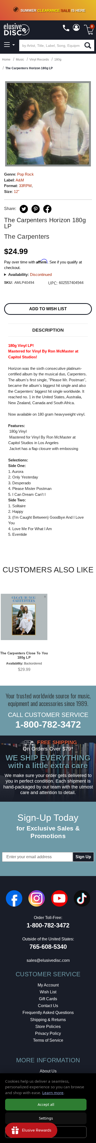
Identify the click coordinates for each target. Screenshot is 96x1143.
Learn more (52, 1092)
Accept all (46, 1104)
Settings (46, 1118)
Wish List (48, 992)
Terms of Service (48, 1040)
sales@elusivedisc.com (48, 960)
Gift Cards (48, 999)
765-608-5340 (48, 946)
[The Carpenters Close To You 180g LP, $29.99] (24, 616)
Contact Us (48, 1006)
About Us (48, 1071)
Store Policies (48, 1026)
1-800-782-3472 (48, 724)
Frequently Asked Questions (48, 1012)
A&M (20, 180)
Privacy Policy (48, 1033)
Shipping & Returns (48, 1020)
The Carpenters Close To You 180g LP (24, 655)
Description (48, 330)
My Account (48, 985)
